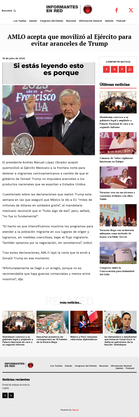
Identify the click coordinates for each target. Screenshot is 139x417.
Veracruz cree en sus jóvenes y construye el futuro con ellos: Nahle (117, 196)
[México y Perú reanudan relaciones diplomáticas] (86, 322)
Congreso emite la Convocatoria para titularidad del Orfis (117, 271)
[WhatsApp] (129, 69)
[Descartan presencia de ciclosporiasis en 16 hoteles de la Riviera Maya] (52, 322)
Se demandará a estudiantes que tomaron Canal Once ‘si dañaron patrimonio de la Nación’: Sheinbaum (120, 341)
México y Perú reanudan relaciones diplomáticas (83, 338)
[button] (9, 10)
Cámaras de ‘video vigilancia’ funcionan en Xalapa (116, 159)
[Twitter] (131, 10)
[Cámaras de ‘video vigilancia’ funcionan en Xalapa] (118, 143)
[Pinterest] (122, 69)
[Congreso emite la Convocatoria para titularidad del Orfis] (118, 253)
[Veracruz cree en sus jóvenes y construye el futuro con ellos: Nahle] (118, 177)
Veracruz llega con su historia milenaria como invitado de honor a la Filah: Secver (117, 233)
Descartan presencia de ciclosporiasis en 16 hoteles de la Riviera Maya (51, 339)
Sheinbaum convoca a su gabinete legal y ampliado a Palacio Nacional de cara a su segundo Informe (116, 122)
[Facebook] (116, 10)
